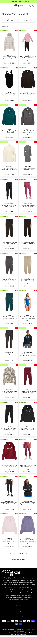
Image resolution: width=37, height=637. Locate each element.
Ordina (26, 20)
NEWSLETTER (18, 617)
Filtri (12, 20)
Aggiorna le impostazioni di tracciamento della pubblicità (18, 632)
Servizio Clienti (18, 606)
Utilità (18, 611)
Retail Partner (22, 634)
